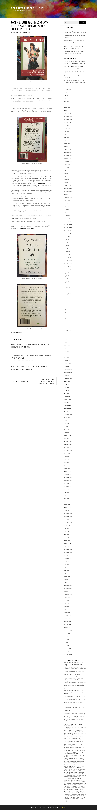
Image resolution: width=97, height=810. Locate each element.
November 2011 (67, 624)
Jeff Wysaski (43, 170)
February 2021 (67, 291)
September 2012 (68, 594)
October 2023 (67, 194)
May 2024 (66, 173)
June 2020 (66, 315)
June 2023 (66, 206)
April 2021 (66, 285)
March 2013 (67, 576)
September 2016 (68, 450)
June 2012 (66, 603)
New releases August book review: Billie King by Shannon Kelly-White (74, 737)
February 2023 (67, 218)
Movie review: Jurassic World (21, 381)
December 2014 (68, 513)
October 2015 (67, 483)
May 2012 (66, 606)
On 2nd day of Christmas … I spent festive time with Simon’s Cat (29, 367)
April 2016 (66, 465)
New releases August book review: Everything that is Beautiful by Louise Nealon (75, 31)
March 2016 (67, 468)
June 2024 (66, 170)
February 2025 (67, 146)
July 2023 (66, 203)
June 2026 (66, 98)
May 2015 (66, 498)
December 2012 (68, 585)
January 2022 (67, 257)
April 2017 (66, 429)
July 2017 (66, 420)
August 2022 (67, 236)
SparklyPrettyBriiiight (27, 8)
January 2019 (67, 366)
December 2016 (68, 441)
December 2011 (67, 621)
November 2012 (68, 588)
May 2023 (66, 209)
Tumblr (22, 228)
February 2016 (67, 471)
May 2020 (66, 318)
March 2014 (67, 540)
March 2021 (67, 288)
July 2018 (66, 384)
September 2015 (68, 486)
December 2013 (68, 549)
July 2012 (66, 600)
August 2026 (67, 92)
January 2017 (67, 438)
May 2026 (66, 101)
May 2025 (66, 137)
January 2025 (67, 149)
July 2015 (66, 492)
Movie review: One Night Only (72, 778)
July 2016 (66, 456)
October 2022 (67, 230)
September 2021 (68, 270)
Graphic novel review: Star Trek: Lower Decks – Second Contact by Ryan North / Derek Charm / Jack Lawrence (74, 46)
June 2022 (66, 242)
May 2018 (66, 390)
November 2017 (68, 408)
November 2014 (68, 516)
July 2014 (66, 528)
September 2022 (68, 233)
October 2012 (67, 591)
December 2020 (68, 297)
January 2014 (67, 546)
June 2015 (66, 495)
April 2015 (66, 501)
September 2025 (68, 125)
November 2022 (68, 227)
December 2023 (68, 188)
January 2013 (67, 582)
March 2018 (67, 396)
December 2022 (68, 224)
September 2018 (68, 378)
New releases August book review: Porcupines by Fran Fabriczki (74, 767)
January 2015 (67, 510)
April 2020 (66, 321)
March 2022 (67, 251)
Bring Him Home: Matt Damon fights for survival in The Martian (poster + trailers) (47, 381)
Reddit (45, 226)
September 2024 (68, 161)
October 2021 (67, 267)
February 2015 (67, 507)
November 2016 (68, 444)
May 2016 (66, 462)
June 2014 (66, 531)
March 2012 (67, 612)
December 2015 (68, 477)
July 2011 (66, 636)
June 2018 (66, 387)
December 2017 (68, 405)
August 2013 (67, 561)
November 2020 (68, 300)
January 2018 (67, 402)
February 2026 (67, 110)
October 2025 (67, 122)
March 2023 (67, 215)
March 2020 (67, 324)
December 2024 (68, 152)
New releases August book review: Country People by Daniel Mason (74, 790)
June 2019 (66, 351)
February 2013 (67, 579)
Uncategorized (19, 332)
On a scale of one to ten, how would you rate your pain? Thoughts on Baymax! (74, 82)
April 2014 (66, 537)
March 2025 (67, 143)
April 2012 (66, 609)
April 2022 (66, 249)
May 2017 (66, 426)
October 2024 (67, 158)
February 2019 (67, 363)
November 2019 (68, 336)
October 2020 (67, 303)
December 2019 (68, 333)
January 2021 (67, 294)
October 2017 (67, 411)
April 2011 (66, 645)
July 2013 (66, 564)
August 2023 (67, 200)
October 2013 (67, 555)
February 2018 (67, 399)
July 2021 (66, 276)
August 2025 (67, 128)
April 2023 (66, 212)
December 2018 (68, 369)
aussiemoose (27, 32)
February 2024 (67, 182)
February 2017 (67, 435)
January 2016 (67, 474)
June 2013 (66, 567)
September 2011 (68, 630)
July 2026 (66, 95)
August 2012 (67, 597)
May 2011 (66, 642)
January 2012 (67, 618)
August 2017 (67, 417)
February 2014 (67, 543)
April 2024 (66, 176)
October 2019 (67, 339)
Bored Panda (37, 226)
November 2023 (68, 191)
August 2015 (67, 489)
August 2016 (67, 453)
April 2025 (66, 140)
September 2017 (68, 414)
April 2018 (66, 393)
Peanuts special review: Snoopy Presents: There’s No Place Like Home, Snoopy (74, 52)
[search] (85, 9)
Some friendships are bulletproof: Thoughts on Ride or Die (74, 36)
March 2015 (67, 504)
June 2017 (66, 423)
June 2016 (66, 459)
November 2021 (68, 264)
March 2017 (67, 432)
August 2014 (67, 525)
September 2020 (68, 306)
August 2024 (67, 164)
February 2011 (67, 648)
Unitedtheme (62, 807)
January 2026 (67, 113)
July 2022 (66, 239)
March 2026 (67, 107)
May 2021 (66, 282)
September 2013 (68, 558)
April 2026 (66, 104)
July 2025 (66, 131)
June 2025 (66, 134)
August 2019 (67, 345)
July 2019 (66, 348)
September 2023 (68, 197)
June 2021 (66, 279)
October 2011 (67, 627)
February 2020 (67, 327)
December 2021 (68, 261)
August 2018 (67, 381)
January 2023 (67, 221)
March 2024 (67, 179)
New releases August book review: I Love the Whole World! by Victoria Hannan (74, 41)
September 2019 (68, 342)
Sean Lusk (66, 66)
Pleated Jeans (30, 228)
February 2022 (67, 255)
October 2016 (67, 447)
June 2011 (66, 639)
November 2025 (68, 119)
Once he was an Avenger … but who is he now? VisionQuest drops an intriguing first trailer (74, 752)
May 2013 (66, 570)
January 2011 (67, 651)
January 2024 (67, 185)
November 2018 (68, 372)
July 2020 (66, 312)
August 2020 (67, 309)
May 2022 (66, 245)
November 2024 (68, 155)
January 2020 (67, 330)
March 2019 (67, 360)
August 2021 (67, 273)
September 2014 (68, 522)
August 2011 (67, 633)
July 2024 (66, 167)
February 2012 (67, 615)
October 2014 (67, 519)
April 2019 (66, 357)
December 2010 (68, 654)
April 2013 (66, 573)
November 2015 (68, 480)
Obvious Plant (41, 183)
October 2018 (67, 375)
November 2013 (68, 552)
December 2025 (68, 116)
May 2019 (66, 354)
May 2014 (66, 534)
